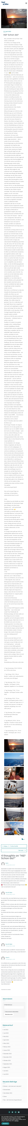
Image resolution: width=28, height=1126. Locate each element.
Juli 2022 (6, 1029)
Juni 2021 (6, 1074)
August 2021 (7, 1067)
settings (16, 1120)
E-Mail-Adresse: (8, 1004)
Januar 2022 (7, 1050)
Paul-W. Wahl (9, 892)
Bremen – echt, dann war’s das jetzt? (12, 1086)
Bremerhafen (7, 1089)
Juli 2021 (6, 1070)
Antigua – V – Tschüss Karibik (11, 846)
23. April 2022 (7, 31)
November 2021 (8, 1057)
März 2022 (6, 1043)
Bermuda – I (21, 850)
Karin (7, 863)
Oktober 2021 (7, 1060)
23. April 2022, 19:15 (10, 894)
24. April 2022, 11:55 (10, 959)
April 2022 (6, 1040)
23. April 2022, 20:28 (10, 946)
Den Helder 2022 (8, 1093)
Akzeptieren (5, 1123)
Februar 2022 (7, 1046)
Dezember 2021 (8, 1053)
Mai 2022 (6, 1036)
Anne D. (7, 957)
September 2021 (8, 1064)
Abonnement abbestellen (11, 1011)
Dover (5, 1096)
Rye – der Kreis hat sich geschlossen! (13, 1100)
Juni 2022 (6, 1033)
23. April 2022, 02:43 (10, 865)
